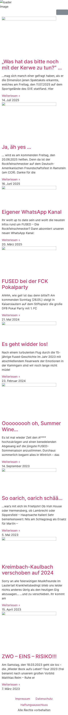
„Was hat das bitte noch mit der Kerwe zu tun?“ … (32, 64)
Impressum (22, 698)
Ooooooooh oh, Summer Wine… (31, 426)
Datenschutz (44, 698)
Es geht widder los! (25, 344)
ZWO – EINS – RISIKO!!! (29, 656)
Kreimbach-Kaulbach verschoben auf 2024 (27, 570)
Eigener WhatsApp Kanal (31, 212)
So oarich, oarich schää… (32, 498)
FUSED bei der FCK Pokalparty (25, 284)
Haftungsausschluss (34, 705)
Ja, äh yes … (16, 147)
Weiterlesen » (11, 95)
